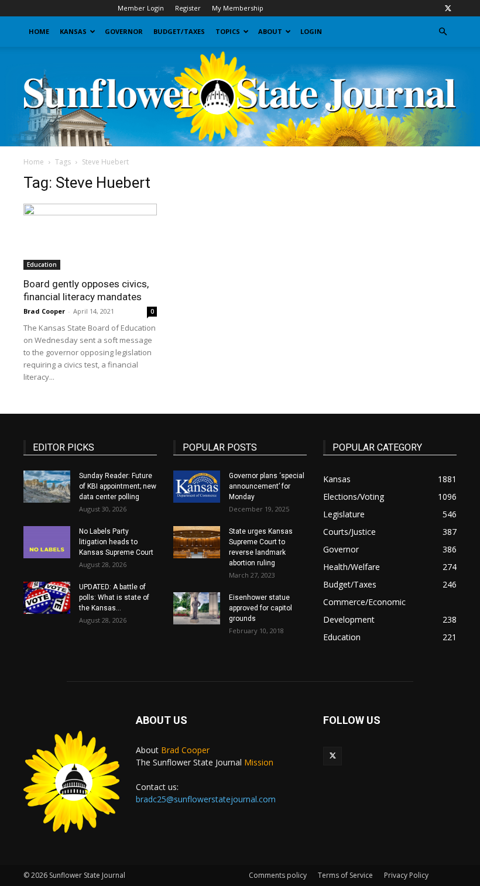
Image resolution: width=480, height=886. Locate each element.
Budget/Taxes (179, 31)
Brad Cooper (44, 311)
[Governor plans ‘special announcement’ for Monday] (196, 487)
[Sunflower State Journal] (240, 96)
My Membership (237, 8)
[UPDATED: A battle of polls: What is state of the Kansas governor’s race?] (46, 598)
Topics (227, 31)
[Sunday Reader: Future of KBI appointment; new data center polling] (46, 487)
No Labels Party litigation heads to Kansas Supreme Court (116, 542)
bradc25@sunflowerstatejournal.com (206, 799)
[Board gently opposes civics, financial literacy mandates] (90, 237)
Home (39, 31)
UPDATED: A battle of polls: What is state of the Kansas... (114, 597)
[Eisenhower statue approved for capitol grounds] (196, 608)
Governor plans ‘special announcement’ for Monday (266, 486)
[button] (442, 31)
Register (188, 8)
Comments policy (278, 875)
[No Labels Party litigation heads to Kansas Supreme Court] (46, 542)
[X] (448, 8)
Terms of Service (345, 875)
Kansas (73, 31)
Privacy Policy (406, 875)
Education (42, 264)
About (270, 31)
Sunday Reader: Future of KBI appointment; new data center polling (117, 486)
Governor (124, 31)
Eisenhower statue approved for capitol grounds (260, 608)
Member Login (141, 8)
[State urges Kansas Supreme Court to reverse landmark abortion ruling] (196, 542)
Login (311, 31)
